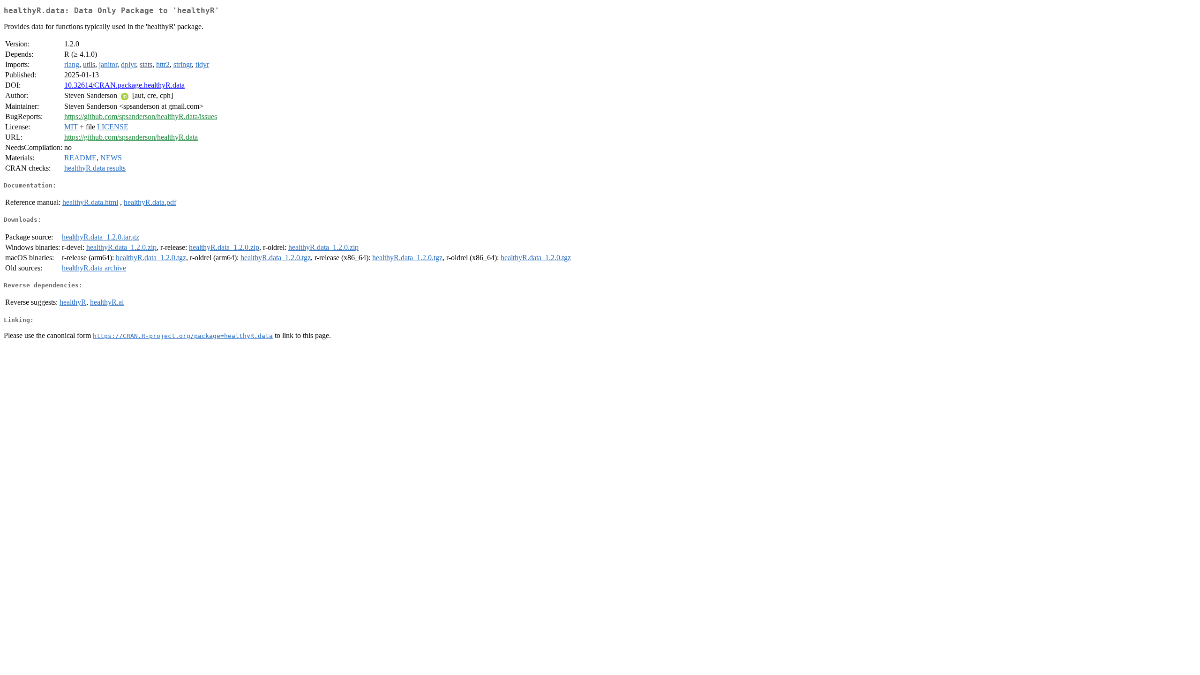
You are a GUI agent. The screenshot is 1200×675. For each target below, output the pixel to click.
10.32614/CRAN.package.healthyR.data (124, 85)
